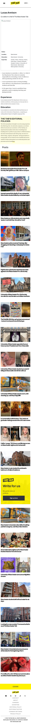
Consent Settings (15, 711)
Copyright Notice (15, 709)
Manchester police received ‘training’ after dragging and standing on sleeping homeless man (15, 244)
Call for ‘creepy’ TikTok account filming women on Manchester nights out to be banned (15, 444)
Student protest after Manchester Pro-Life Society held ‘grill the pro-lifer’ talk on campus (15, 169)
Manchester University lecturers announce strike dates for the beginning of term (14, 650)
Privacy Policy (15, 714)
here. (13, 141)
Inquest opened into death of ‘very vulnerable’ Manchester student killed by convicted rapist (15, 194)
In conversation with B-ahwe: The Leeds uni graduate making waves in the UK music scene (15, 419)
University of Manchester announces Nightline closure (15, 575)
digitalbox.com (17, 721)
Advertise (15, 705)
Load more (15, 686)
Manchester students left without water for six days (15, 600)
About (15, 700)
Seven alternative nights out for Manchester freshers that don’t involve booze (14, 550)
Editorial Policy (15, 707)
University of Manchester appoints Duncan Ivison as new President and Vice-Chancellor (15, 345)
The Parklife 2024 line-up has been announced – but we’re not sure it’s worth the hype (15, 320)
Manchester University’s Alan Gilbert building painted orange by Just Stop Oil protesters (15, 526)
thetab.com (11, 718)
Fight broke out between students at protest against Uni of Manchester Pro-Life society (14, 270)
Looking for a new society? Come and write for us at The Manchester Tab (15, 625)
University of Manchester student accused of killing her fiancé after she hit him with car (15, 370)
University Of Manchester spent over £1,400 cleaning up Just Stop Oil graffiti (14, 394)
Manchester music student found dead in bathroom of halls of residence (14, 469)
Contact (15, 698)
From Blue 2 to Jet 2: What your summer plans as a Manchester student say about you (15, 675)
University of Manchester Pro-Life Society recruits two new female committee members (15, 295)
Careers (15, 702)
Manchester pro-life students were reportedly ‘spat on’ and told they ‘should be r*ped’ (15, 219)
